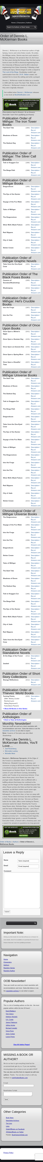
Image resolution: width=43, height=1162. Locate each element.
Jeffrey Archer (10, 1025)
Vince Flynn (10, 1031)
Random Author (9, 971)
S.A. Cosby (9, 1019)
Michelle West (10, 753)
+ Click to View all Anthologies (14, 720)
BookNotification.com (22, 95)
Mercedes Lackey (11, 751)
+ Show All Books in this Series (15, 709)
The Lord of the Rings (10, 72)
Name (6, 860)
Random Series (9, 968)
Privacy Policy (8, 1153)
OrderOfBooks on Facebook (15, 1129)
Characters (21, 23)
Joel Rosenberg (10, 749)
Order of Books (5, 842)
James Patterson (11, 1022)
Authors (29, 23)
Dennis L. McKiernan (24, 92)
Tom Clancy (10, 1014)
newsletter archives (9, 731)
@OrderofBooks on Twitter (15, 1132)
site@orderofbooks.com (20, 1078)
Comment (7, 871)
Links (8, 1126)
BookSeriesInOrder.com (20, 1135)
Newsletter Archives (12, 1120)
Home (13, 23)
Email (6, 865)
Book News (10, 1118)
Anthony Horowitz (11, 1017)
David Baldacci (11, 1011)
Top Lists (9, 1123)
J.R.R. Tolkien (24, 74)
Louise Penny (10, 1037)
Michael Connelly (11, 1028)
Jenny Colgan (10, 1034)
